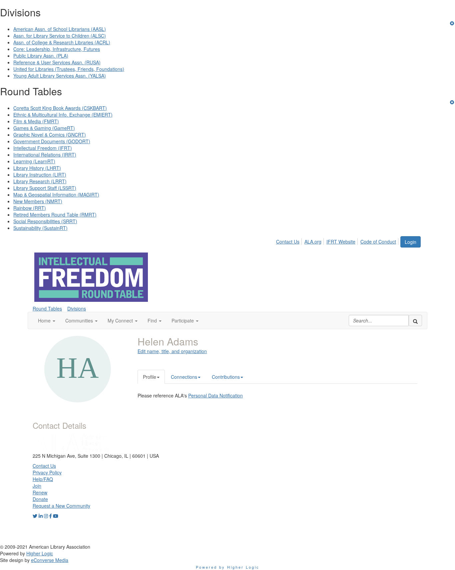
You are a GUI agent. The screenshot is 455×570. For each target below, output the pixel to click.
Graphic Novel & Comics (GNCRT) (49, 134)
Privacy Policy (47, 472)
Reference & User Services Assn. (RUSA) (57, 62)
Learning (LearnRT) (34, 161)
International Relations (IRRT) (44, 154)
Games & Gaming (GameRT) (44, 128)
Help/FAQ (43, 479)
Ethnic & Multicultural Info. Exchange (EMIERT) (63, 114)
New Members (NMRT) (37, 201)
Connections (184, 376)
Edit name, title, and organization (172, 351)
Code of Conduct (378, 241)
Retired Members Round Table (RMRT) (55, 214)
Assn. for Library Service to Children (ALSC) (59, 35)
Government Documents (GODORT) (51, 141)
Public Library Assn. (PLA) (40, 55)
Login (410, 242)
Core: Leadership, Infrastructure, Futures (56, 49)
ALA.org (312, 241)
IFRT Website (340, 241)
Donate (40, 499)
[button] (46, 320)
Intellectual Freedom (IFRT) (42, 148)
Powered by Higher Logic (227, 567)
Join (37, 485)
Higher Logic (39, 553)
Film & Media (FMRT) (36, 121)
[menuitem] (289, 240)
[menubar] (337, 240)
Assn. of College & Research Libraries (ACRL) (61, 42)
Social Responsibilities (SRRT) (45, 221)
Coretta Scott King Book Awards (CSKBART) (60, 108)
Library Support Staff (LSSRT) (44, 188)
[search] (415, 320)
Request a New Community (61, 505)
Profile (149, 376)
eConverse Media (49, 560)
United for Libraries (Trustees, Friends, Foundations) (68, 69)
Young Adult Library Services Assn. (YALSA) (59, 75)
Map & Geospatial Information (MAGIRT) (56, 194)
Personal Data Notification (215, 395)
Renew (40, 492)
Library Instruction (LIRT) (39, 174)
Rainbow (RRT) (29, 208)
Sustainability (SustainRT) (40, 228)
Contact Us (287, 241)
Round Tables (47, 308)
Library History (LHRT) (37, 168)
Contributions (226, 376)
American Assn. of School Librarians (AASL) (59, 29)
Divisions (76, 308)
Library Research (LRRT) (40, 181)
